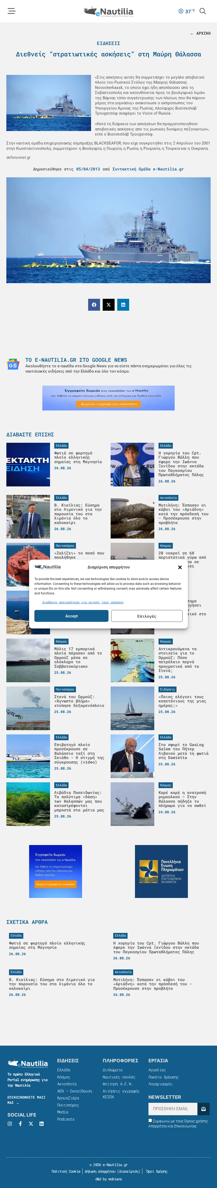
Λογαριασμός (160, 1083)
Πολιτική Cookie (65, 1171)
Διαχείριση (128, 1171)
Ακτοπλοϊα (67, 1083)
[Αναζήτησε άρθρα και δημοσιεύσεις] (203, 11)
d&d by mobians (108, 1178)
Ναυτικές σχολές (119, 1076)
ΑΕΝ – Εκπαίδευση (74, 1091)
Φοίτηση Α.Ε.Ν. (118, 1083)
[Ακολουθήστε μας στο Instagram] (9, 1123)
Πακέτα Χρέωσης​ (163, 1076)
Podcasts (66, 1119)
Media (62, 1111)
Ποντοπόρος (68, 1105)
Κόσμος (63, 1076)
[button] (180, 567)
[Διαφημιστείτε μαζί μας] (108, 398)
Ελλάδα (63, 1069)
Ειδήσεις (108, 43)
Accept (71, 615)
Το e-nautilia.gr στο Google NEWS (76, 359)
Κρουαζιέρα (68, 1097)
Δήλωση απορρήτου (100, 1171)
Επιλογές (146, 615)
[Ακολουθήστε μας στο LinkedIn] (41, 1123)
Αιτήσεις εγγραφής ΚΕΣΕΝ (121, 1094)
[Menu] (12, 11)
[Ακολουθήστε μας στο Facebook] (20, 1123)
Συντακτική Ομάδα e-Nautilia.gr (148, 168)
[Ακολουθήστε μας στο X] (31, 1123)
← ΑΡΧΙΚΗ (200, 33)
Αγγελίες (157, 1069)
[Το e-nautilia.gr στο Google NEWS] (13, 364)
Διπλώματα (112, 1069)
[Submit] (203, 1109)
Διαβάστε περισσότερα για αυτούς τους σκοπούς (83, 602)
